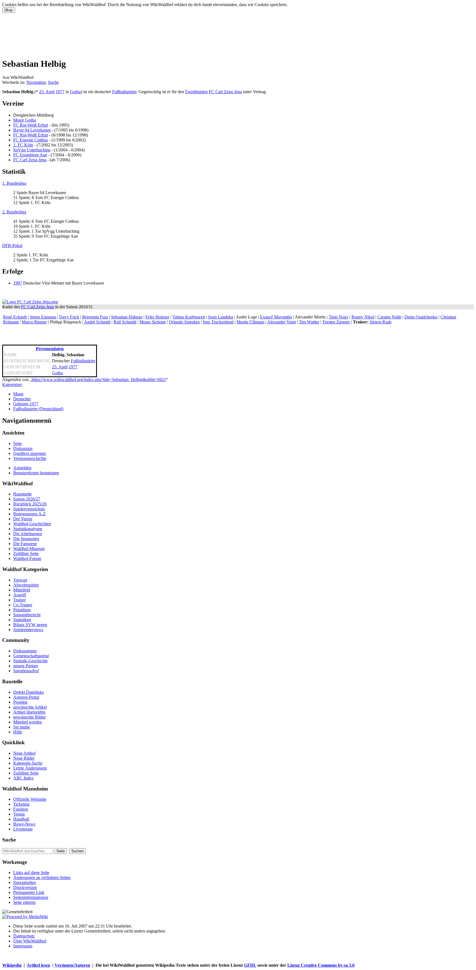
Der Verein (22, 518)
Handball (21, 819)
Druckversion (25, 887)
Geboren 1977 (25, 403)
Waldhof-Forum (27, 558)
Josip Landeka (220, 317)
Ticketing (21, 804)
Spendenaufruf (26, 670)
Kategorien (11, 384)
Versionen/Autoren (72, 965)
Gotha (75, 91)
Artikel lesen (38, 965)
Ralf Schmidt (124, 322)
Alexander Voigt (281, 322)
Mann (18, 394)
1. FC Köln (23, 145)
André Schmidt (97, 322)
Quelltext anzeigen (29, 453)
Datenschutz (24, 936)
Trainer (19, 599)
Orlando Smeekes (184, 322)
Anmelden (22, 467)
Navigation (36, 82)
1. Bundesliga (14, 183)
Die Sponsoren (26, 538)
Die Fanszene (25, 543)
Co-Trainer (22, 604)
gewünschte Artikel (30, 707)
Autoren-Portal (26, 697)
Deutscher (22, 398)
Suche (53, 82)
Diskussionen (25, 651)
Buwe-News (24, 824)
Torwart (20, 580)
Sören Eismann (43, 317)
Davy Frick (69, 317)
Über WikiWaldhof (29, 941)
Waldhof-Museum (29, 548)
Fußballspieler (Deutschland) (38, 408)
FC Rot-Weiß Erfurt (30, 125)
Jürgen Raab (380, 322)
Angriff (19, 595)
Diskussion (23, 448)
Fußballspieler (124, 91)
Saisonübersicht (26, 614)
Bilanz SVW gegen (30, 624)
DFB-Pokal (12, 245)
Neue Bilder (23, 758)
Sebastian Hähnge (126, 317)
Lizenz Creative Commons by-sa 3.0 (321, 965)
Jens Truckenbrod (218, 322)
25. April (47, 91)
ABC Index (23, 778)
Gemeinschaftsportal (31, 655)
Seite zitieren (24, 902)
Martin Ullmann (250, 322)
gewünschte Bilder (29, 717)
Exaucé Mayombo (276, 317)
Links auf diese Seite (31, 872)
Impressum (22, 946)
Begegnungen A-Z (29, 513)
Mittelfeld (21, 590)
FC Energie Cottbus (30, 140)
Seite (17, 443)
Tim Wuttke (309, 322)
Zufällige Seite (26, 553)
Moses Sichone (152, 322)
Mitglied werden (27, 722)
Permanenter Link (28, 892)
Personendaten (50, 348)
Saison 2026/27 (26, 499)
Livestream (23, 829)
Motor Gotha (24, 120)
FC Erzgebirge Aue (30, 154)
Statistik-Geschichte (30, 660)
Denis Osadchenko (420, 317)
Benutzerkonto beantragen (36, 472)
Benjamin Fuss (95, 317)
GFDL (250, 965)
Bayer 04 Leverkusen (32, 130)
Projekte (20, 702)
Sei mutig (21, 727)
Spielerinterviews (28, 629)
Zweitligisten (196, 91)
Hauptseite (22, 494)
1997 (17, 283)
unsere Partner (25, 665)
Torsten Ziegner (336, 322)
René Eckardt (15, 317)
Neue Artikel (24, 753)
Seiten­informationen (30, 897)
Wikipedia (11, 965)
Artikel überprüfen (29, 712)
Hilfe (17, 732)
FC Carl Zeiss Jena (225, 91)
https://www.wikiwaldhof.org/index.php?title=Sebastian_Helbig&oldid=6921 (99, 379)
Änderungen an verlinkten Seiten (42, 877)
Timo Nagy (338, 317)
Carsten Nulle (389, 317)
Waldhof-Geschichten (32, 523)
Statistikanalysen (27, 528)
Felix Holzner (157, 317)
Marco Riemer (34, 322)
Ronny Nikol (362, 317)
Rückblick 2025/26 (30, 504)
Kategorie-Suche (27, 763)
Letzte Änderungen (30, 768)
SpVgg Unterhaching (31, 150)
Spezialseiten (24, 882)
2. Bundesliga (14, 212)
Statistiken (22, 619)
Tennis (19, 814)
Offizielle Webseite (29, 799)
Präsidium (22, 609)
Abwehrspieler (26, 585)
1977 (60, 91)
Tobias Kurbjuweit (188, 317)
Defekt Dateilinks (28, 692)
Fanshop (20, 809)
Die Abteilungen (27, 533)
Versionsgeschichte (29, 458)
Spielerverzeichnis (29, 509)
